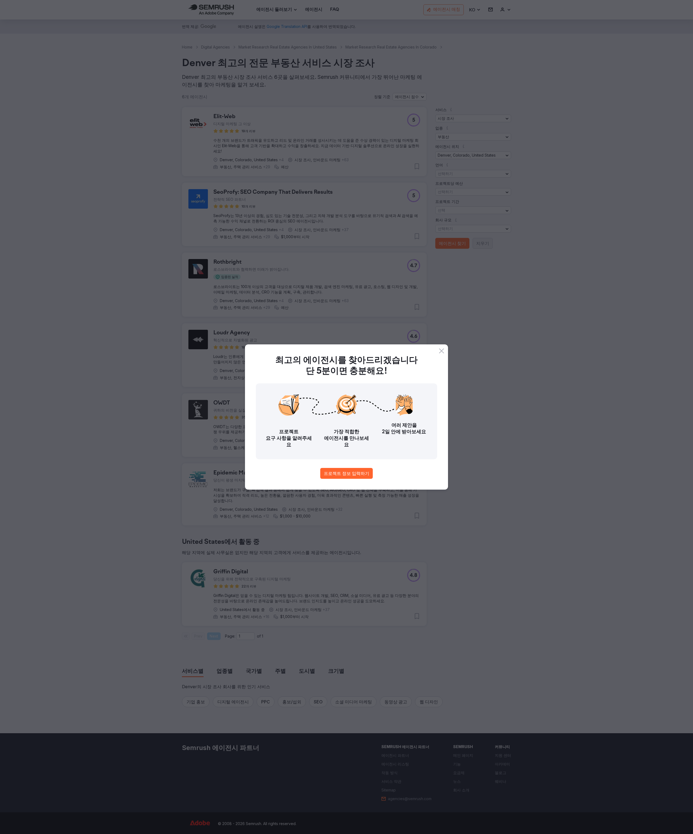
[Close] (441, 350)
